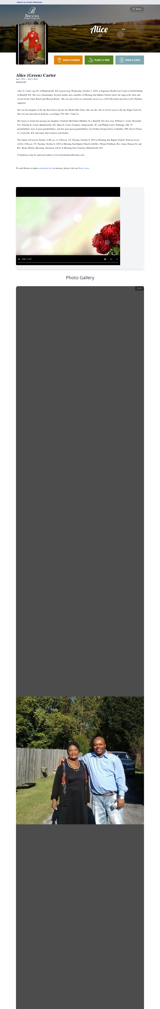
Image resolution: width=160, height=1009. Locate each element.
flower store (83, 168)
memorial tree (46, 168)
